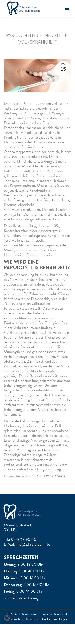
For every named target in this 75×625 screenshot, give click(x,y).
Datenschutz (15, 619)
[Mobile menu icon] (67, 8)
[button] (7, 618)
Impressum (32, 619)
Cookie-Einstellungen (55, 619)
